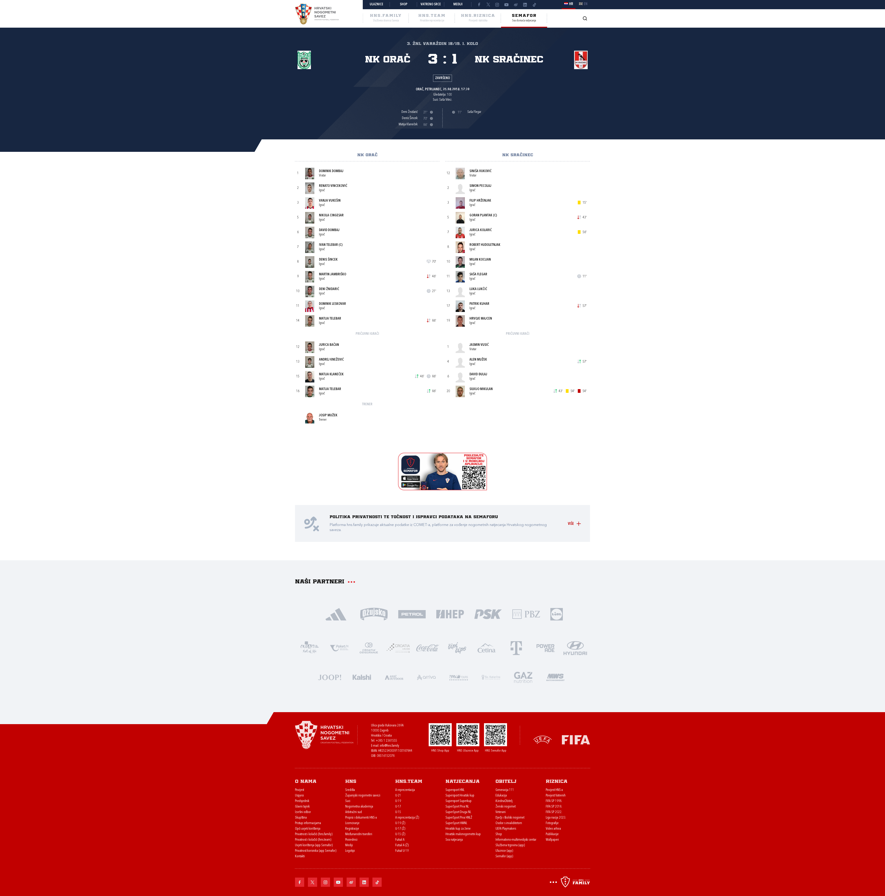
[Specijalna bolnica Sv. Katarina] (491, 676)
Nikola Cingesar (331, 215)
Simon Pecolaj (480, 186)
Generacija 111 (505, 790)
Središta (350, 790)
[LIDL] (556, 613)
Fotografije (552, 823)
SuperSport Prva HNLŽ (458, 818)
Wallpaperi (552, 840)
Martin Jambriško (332, 274)
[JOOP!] (329, 676)
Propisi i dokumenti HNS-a (361, 818)
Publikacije (552, 834)
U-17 (398, 806)
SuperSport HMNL (456, 823)
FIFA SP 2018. (554, 806)
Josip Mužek (328, 415)
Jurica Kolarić (480, 230)
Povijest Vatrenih (556, 795)
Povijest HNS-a (554, 790)
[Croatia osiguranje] (369, 647)
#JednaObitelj (504, 801)
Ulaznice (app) (504, 851)
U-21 (398, 795)
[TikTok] (534, 4)
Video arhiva (553, 829)
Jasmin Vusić (479, 345)
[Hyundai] (575, 647)
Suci (347, 801)
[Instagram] (497, 4)
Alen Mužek (478, 359)
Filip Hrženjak (480, 201)
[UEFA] (542, 739)
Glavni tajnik (302, 806)
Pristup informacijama (308, 823)
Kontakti (300, 856)
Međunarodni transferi (358, 834)
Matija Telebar (330, 318)
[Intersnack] (457, 647)
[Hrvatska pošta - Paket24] (339, 647)
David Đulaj (478, 374)
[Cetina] (487, 647)
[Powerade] (545, 647)
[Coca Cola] (427, 647)
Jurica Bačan (329, 345)
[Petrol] (412, 613)
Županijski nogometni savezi (362, 795)
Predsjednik (302, 801)
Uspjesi (299, 795)
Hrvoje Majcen (480, 318)
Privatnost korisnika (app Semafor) (315, 851)
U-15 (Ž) (400, 834)
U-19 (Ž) (400, 823)
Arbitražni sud (353, 812)
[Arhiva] (585, 18)
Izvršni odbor (303, 812)
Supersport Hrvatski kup (459, 795)
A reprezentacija (405, 790)
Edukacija (501, 795)
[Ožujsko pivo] (374, 613)
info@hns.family (389, 746)
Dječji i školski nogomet (510, 818)
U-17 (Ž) (400, 829)
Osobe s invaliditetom (509, 823)
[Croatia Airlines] (398, 647)
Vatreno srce (431, 4)
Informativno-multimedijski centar (516, 840)
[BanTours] (458, 676)
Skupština (301, 818)
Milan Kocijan (480, 259)
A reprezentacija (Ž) (407, 818)
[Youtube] (506, 4)
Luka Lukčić (478, 289)
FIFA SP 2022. (554, 812)
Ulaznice (376, 4)
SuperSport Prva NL (457, 806)
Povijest (299, 790)
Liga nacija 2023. (556, 818)
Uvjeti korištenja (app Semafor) (314, 845)
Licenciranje (352, 823)
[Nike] (336, 613)
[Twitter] (488, 4)
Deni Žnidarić (329, 289)
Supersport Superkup (458, 801)
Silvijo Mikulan (481, 389)
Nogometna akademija (359, 806)
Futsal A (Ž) (402, 845)
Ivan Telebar (328, 245)
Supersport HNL (454, 790)
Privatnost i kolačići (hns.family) (313, 834)
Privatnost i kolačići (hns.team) (313, 840)
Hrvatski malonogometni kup (463, 834)
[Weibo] (515, 4)
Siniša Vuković (480, 171)
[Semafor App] (442, 489)
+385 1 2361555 (386, 741)
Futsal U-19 (402, 851)
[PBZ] (526, 613)
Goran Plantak (480, 215)
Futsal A (399, 840)
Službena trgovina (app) (510, 845)
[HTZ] (309, 647)
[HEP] (450, 613)
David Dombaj (329, 230)
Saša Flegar (478, 274)
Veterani (501, 812)
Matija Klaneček (331, 374)
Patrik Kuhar (479, 304)
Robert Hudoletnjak (484, 245)
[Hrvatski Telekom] (516, 647)
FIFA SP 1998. (554, 801)
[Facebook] (479, 4)
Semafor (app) (504, 856)
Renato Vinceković (333, 186)
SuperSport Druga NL (458, 812)
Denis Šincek (328, 259)
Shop (403, 4)
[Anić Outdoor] (394, 676)
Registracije (352, 829)
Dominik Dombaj (331, 171)
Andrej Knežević (331, 359)
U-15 (398, 812)
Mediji (458, 4)
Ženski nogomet (506, 806)
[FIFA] (576, 739)
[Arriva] (426, 676)
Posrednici (351, 840)
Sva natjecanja (454, 840)
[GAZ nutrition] (523, 676)
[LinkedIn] (525, 4)
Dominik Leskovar (332, 304)
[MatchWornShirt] (555, 676)
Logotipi (350, 851)
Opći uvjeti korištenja (307, 829)
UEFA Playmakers (506, 829)
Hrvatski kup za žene (458, 829)
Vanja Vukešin (330, 201)
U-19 (398, 801)
